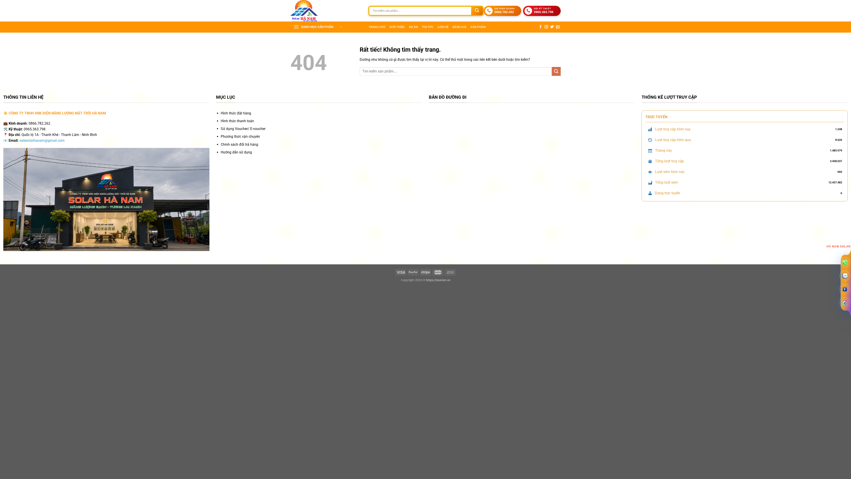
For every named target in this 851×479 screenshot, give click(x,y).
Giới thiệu (397, 27)
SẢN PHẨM (478, 27)
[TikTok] (844, 302)
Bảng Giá (459, 27)
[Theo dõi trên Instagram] (546, 27)
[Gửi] (477, 11)
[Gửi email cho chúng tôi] (558, 27)
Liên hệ (443, 27)
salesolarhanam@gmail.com (42, 140)
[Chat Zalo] (844, 276)
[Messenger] (844, 289)
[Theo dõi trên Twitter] (552, 27)
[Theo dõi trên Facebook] (540, 27)
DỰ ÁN (413, 27)
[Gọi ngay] (844, 262)
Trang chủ (377, 27)
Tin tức (427, 27)
